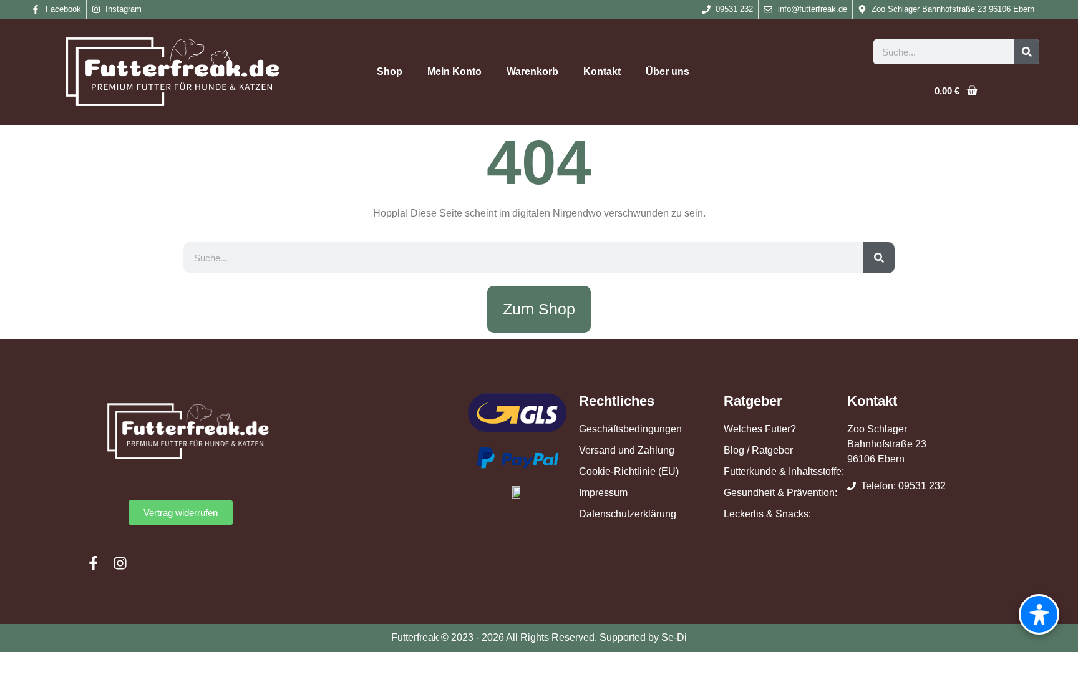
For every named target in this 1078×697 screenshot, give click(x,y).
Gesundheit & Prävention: (780, 492)
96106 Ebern (876, 459)
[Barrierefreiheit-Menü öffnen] (1039, 614)
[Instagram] (120, 563)
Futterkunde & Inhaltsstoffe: (784, 471)
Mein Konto (454, 71)
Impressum (603, 492)
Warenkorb (532, 71)
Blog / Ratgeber (758, 450)
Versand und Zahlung (626, 450)
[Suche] (1026, 51)
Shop (389, 71)
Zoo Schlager (877, 429)
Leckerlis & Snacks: (767, 514)
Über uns (667, 71)
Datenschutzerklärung (627, 514)
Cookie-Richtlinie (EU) (629, 471)
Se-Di (674, 637)
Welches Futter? (760, 429)
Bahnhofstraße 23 (886, 444)
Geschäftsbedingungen (630, 429)
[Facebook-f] (93, 563)
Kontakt (602, 71)
